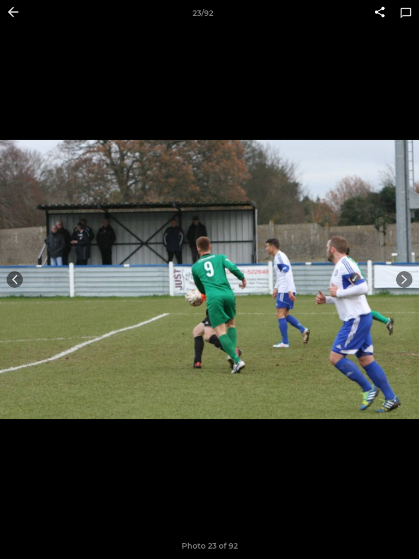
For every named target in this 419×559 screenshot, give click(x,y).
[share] (379, 13)
